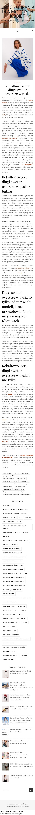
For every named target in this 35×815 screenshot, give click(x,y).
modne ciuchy (20, 610)
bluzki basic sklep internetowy (15, 509)
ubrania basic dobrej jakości (14, 647)
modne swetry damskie (9, 484)
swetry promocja (19, 489)
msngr (21, 614)
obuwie (4, 420)
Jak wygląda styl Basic (12, 589)
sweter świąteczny (20, 486)
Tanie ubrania (8, 643)
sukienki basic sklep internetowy (16, 639)
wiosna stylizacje (10, 655)
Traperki (5, 442)
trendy (20, 273)
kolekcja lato (8, 594)
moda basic (7, 610)
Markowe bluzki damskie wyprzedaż (17, 598)
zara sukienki (8, 659)
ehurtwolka (8, 536)
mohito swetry (23, 484)
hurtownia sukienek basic (13, 569)
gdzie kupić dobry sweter (21, 473)
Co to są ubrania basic (12, 522)
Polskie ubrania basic (11, 622)
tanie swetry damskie (22, 492)
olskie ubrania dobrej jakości (14, 618)
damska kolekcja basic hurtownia (16, 532)
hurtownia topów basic (12, 573)
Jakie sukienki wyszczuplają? (14, 585)
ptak (25, 622)
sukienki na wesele (9, 138)
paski (3, 115)
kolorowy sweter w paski (10, 481)
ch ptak (28, 517)
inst (27, 573)
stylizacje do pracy (11, 634)
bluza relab (7, 505)
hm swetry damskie (8, 478)
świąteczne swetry (8, 492)
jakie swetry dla (21, 478)
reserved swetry (7, 486)
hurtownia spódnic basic (13, 565)
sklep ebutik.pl (9, 626)
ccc (20, 517)
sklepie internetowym (23, 268)
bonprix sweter (7, 473)
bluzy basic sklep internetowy (15, 513)
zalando (24, 655)
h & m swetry (15, 476)
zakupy (18, 83)
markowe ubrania (10, 602)
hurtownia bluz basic (11, 549)
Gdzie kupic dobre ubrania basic (15, 540)
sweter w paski (7, 489)
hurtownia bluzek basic (12, 553)
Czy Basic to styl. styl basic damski (14, 527)
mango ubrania (24, 481)
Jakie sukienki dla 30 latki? (13, 577)
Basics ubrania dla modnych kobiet (17, 11)
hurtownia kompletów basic (14, 557)
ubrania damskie (9, 651)
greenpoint (6, 476)
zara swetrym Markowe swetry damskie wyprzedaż (17, 494)
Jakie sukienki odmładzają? (13, 581)
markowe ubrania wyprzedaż (14, 606)
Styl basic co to (9, 630)
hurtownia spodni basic (12, 561)
